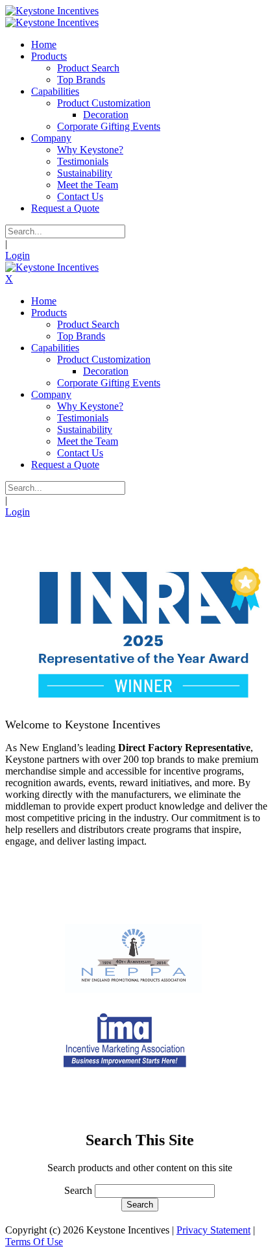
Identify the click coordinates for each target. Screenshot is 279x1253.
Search (78, 1190)
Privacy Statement (213, 1229)
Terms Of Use (34, 1241)
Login (17, 255)
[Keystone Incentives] (52, 10)
